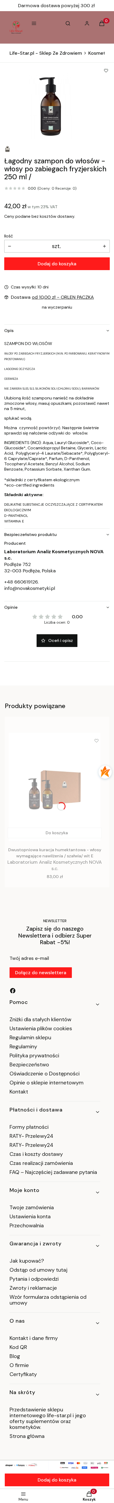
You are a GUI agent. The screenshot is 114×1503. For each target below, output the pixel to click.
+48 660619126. (21, 582)
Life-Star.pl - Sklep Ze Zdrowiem (46, 53)
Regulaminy (23, 1046)
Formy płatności (29, 1126)
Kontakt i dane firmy (34, 1338)
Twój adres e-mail (29, 958)
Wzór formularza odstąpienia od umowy (48, 1299)
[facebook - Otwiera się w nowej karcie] (13, 990)
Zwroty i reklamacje (33, 1287)
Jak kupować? (27, 1260)
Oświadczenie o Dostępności (45, 1073)
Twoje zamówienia (32, 1207)
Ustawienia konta (30, 1216)
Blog (15, 1356)
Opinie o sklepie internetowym (47, 1082)
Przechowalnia (27, 1225)
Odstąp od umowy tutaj (38, 1269)
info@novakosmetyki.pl (29, 588)
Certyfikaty (23, 1374)
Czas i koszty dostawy (36, 1154)
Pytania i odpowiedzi (34, 1278)
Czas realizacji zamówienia (41, 1163)
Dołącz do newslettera (40, 972)
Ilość (8, 236)
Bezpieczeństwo (29, 1064)
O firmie (19, 1365)
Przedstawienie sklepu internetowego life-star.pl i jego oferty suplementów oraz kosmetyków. (48, 1418)
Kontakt (19, 1091)
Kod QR (18, 1347)
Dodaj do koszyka (57, 264)
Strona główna (27, 1436)
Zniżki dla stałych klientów (40, 1019)
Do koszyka (57, 833)
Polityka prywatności (34, 1055)
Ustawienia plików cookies (41, 1028)
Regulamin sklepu (30, 1037)
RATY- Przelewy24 (31, 1135)
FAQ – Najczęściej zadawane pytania (53, 1172)
